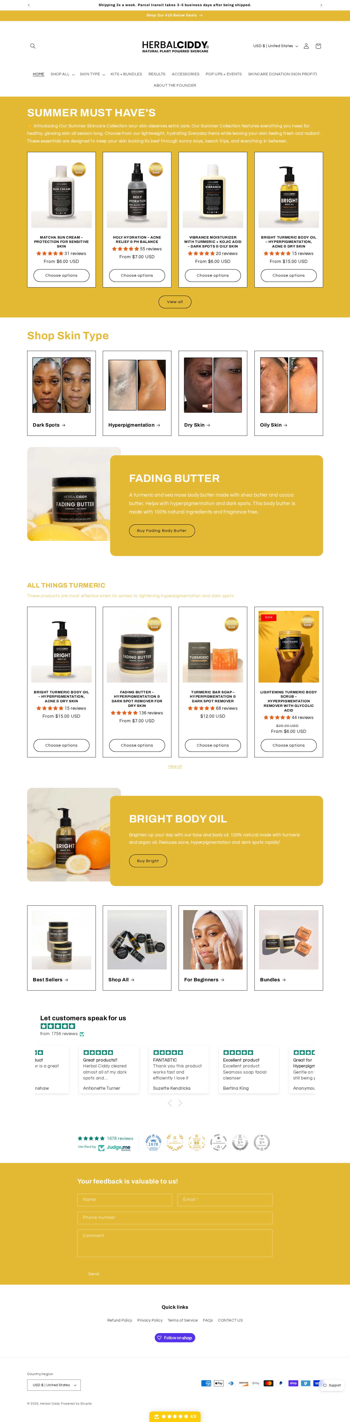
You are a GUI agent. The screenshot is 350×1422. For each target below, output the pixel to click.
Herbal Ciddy (50, 1403)
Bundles (270, 979)
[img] (177, 1027)
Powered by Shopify (76, 1403)
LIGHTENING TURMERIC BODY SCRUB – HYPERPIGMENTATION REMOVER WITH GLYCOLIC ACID (288, 701)
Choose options (61, 275)
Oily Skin (271, 425)
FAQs (208, 1320)
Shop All (118, 979)
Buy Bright (148, 861)
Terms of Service (183, 1320)
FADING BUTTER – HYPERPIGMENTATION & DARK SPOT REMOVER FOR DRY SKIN (137, 699)
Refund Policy (119, 1320)
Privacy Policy (149, 1320)
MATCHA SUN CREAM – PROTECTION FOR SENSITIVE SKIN (61, 242)
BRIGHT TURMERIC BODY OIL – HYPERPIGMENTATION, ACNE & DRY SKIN (288, 242)
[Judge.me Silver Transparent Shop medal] (218, 1142)
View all (175, 302)
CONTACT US (230, 1320)
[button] (33, 46)
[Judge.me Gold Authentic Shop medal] (175, 1142)
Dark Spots (46, 425)
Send (93, 1274)
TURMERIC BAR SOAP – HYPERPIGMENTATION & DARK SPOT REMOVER (213, 696)
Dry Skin (194, 425)
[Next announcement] (321, 5)
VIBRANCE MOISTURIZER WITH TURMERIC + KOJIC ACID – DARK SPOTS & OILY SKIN (212, 242)
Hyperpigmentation (131, 425)
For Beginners (201, 979)
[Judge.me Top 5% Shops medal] (240, 1142)
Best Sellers (48, 979)
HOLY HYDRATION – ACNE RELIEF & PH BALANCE (137, 239)
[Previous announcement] (28, 5)
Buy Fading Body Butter (162, 531)
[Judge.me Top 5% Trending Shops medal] (262, 1142)
